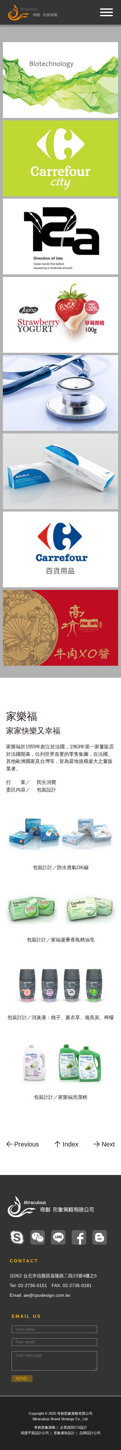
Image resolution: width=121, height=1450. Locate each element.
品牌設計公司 (90, 1433)
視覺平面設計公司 (35, 1433)
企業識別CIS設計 (73, 1427)
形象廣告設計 (64, 1433)
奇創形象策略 (44, 1427)
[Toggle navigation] (106, 12)
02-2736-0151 (32, 1285)
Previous (26, 1144)
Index (70, 1144)
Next (108, 1144)
